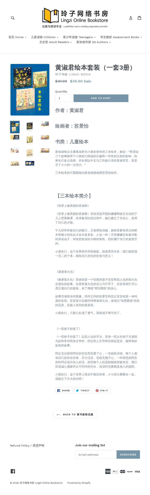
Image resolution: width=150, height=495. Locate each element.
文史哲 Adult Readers (56, 42)
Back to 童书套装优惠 (77, 414)
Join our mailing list (90, 445)
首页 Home (18, 37)
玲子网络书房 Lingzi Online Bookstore (41, 483)
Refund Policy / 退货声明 (27, 445)
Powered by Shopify (79, 483)
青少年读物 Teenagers (80, 37)
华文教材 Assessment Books (122, 37)
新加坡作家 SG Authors (94, 42)
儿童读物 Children (45, 37)
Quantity (61, 91)
